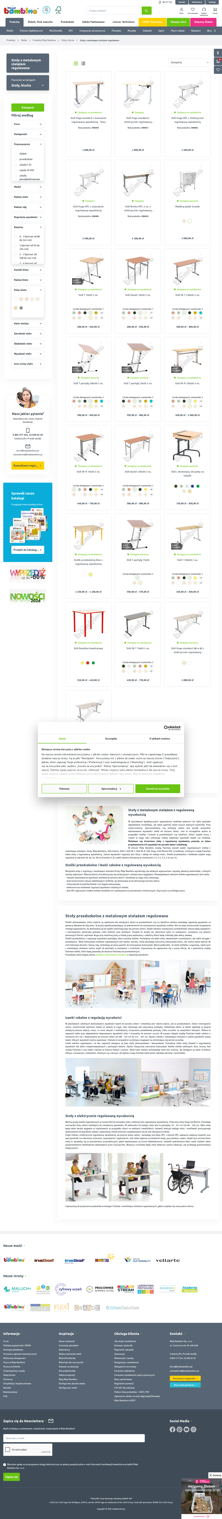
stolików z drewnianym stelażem (111, 954)
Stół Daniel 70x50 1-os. (138, 295)
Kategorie (28, 107)
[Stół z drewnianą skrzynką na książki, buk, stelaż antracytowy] (187, 446)
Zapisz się (11, 1477)
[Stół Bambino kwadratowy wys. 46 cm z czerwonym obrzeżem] (88, 623)
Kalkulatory (197, 2)
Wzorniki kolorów (67, 1358)
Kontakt (182, 2)
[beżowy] (146, 313)
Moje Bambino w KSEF (125, 1400)
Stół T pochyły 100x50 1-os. (88, 383)
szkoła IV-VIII (27, 170)
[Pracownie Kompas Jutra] (100, 1289)
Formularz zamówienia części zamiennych (134, 1375)
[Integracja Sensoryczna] (43, 1289)
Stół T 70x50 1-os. (88, 295)
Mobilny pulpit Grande (187, 206)
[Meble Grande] (87, 1307)
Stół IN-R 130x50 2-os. (187, 383)
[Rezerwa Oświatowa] (122, 1307)
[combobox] (119, 11)
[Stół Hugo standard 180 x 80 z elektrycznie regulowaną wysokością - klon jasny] (187, 623)
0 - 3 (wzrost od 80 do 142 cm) (30, 238)
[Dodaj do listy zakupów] (102, 79)
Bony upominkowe (123, 1379)
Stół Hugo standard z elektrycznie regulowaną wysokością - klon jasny (138, 120)
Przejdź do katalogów (26, 550)
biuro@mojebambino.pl (27, 450)
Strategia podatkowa (13, 1349)
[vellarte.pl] (168, 1258)
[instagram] (193, 1429)
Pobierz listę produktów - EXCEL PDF (131, 1392)
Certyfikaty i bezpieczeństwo (17, 1383)
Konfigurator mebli (68, 1387)
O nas (6, 1341)
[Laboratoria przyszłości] (145, 1289)
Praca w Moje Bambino (14, 1362)
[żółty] (195, 401)
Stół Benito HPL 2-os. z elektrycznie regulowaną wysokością (138, 209)
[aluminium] (187, 486)
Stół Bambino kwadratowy (88, 648)
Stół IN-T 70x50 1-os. (138, 648)
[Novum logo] (107, 1258)
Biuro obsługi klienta (184, 1384)
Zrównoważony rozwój (14, 1371)
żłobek (23, 153)
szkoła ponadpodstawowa (30, 177)
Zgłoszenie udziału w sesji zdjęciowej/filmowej (137, 1396)
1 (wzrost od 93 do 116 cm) (29, 247)
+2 (101, 312)
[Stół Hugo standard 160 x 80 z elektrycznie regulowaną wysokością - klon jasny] (88, 711)
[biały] (16, 301)
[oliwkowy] (74, 313)
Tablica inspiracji (67, 1375)
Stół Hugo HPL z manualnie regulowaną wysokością (88, 208)
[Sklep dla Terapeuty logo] (137, 1258)
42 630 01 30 (36, 434)
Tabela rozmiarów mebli (70, 1354)
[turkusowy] (201, 313)
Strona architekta (11, 1366)
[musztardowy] (96, 313)
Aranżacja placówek (68, 1345)
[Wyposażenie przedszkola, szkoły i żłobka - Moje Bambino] (21, 10)
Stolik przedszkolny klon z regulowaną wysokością (88, 561)
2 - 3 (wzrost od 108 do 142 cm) (28, 256)
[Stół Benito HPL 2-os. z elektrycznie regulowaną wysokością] (138, 181)
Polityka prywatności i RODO (17, 1345)
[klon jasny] (21, 301)
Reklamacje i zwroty (124, 1358)
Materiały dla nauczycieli (71, 1362)
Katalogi (212, 2)
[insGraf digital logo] (77, 1258)
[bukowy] (16, 310)
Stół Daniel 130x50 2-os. (138, 471)
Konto (181, 13)
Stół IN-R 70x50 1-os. (88, 471)
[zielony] (198, 486)
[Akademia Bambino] (190, 1289)
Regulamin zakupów (124, 1349)
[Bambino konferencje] (15, 1307)
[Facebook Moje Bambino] (172, 1429)
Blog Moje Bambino (68, 1379)
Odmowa (64, 788)
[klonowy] (32, 301)
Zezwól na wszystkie (158, 788)
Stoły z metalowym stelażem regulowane (26, 64)
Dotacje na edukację (68, 1366)
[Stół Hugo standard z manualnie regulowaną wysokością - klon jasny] (88, 92)
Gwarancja (119, 1354)
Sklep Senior (9, 1375)
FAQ (5, 1396)
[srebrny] (90, 313)
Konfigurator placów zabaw (72, 1383)
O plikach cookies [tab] (160, 738)
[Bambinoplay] (167, 1289)
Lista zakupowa (193, 13)
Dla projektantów (67, 1371)
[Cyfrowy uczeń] (68, 1289)
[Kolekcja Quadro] (40, 1307)
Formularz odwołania (124, 1371)
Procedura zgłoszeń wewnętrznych (20, 1354)
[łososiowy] (79, 313)
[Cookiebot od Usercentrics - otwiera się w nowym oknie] (166, 728)
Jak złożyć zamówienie (125, 1341)
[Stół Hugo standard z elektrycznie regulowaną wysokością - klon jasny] (138, 92)
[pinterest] (179, 1429)
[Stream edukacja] (126, 1289)
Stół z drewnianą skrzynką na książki (187, 473)
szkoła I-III (25, 164)
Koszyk (215, 13)
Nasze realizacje (67, 1341)
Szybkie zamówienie (204, 14)
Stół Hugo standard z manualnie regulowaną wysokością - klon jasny (88, 120)
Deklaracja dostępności (14, 1358)
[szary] (21, 310)
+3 (201, 401)
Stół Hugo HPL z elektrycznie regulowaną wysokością (187, 119)
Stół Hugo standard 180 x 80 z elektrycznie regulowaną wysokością (187, 651)
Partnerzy (8, 1379)
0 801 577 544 (20, 434)
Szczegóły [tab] (111, 738)
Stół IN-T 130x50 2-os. (187, 295)
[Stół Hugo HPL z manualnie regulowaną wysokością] (88, 181)
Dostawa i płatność (123, 1345)
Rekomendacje (10, 1392)
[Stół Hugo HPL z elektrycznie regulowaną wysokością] (187, 92)
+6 (151, 489)
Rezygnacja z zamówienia (126, 1362)
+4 (101, 489)
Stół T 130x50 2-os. (187, 560)
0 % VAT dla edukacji (124, 1387)
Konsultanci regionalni (27, 465)
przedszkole (26, 159)
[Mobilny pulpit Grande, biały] (187, 181)
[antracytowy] (85, 313)
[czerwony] (88, 663)
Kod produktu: (84, 127)
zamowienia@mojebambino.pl (27, 454)
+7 (151, 312)
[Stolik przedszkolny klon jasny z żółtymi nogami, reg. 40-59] (88, 534)
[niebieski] (192, 486)
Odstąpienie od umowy (125, 1366)
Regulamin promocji (124, 1383)
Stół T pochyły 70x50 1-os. (138, 383)
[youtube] (186, 1429)
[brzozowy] (38, 301)
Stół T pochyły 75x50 (138, 560)
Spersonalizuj (109, 788)
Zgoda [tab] (62, 738)
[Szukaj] (147, 11)
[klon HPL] (27, 301)
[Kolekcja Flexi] (61, 1307)
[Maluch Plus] (17, 1289)
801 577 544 (167, 2)
